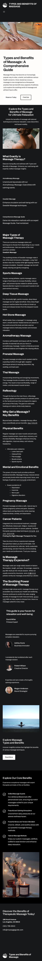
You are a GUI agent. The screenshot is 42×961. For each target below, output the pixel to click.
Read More (9, 757)
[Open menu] (4, 11)
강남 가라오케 (32, 423)
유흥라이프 (32, 573)
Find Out (26, 97)
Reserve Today (11, 97)
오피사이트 (10, 533)
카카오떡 (23, 480)
